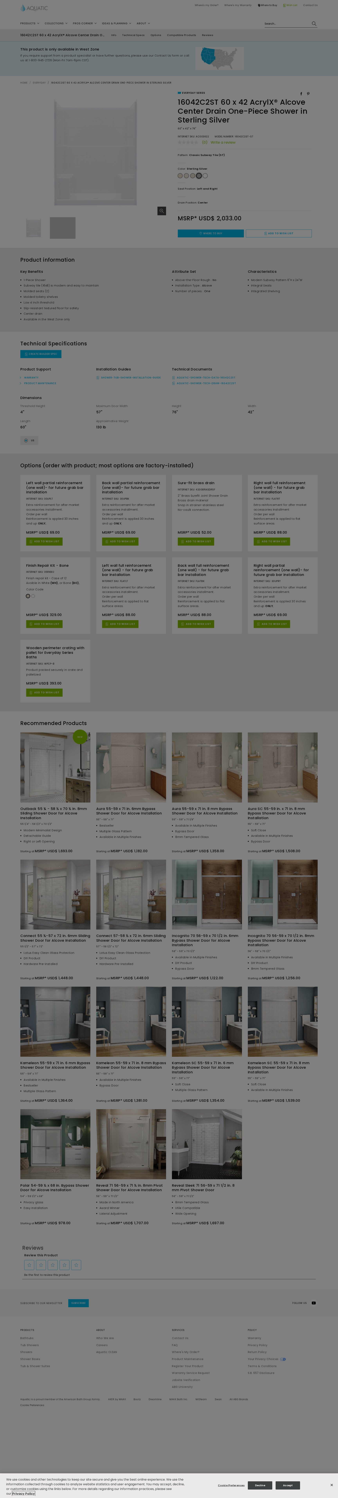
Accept (288, 1485)
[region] (169, 1485)
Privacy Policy (23, 1493)
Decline (260, 1485)
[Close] (331, 1485)
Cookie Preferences (231, 1485)
